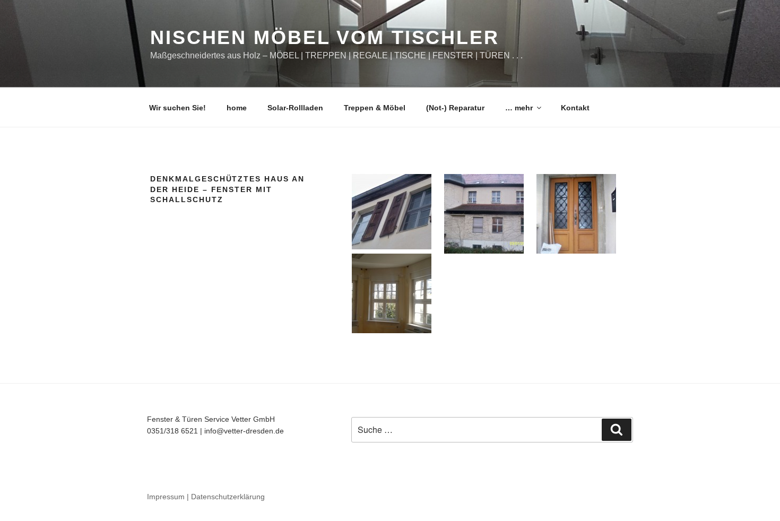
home (237, 107)
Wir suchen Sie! (177, 107)
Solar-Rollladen (295, 107)
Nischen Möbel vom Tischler (324, 37)
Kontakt (575, 107)
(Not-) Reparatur (455, 107)
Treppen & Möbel (374, 107)
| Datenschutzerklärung (226, 496)
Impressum (166, 496)
